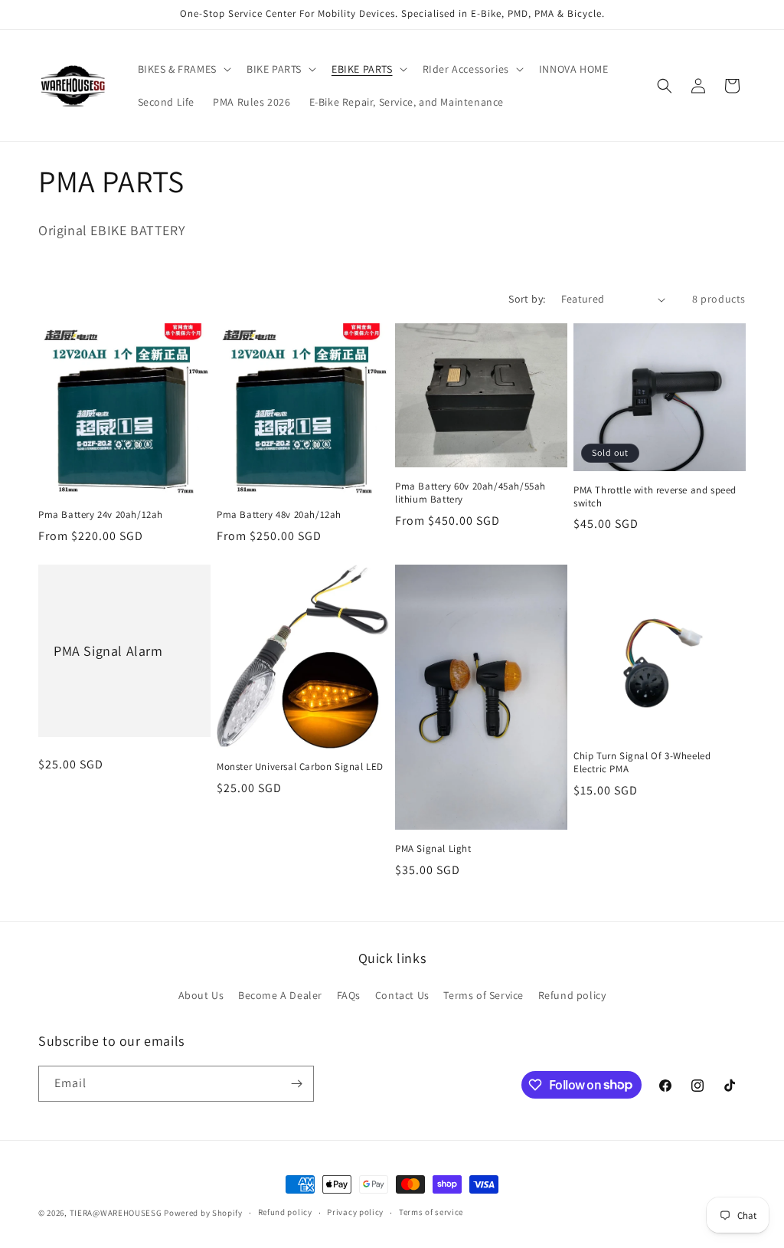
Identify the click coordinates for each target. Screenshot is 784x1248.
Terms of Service (483, 995)
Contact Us (402, 995)
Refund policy (572, 995)
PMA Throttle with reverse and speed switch (655, 496)
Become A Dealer (280, 995)
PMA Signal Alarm (108, 651)
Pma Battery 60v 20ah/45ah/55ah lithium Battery (470, 493)
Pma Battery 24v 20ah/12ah (100, 515)
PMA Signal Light (433, 849)
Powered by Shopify (203, 1212)
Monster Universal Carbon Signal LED (300, 767)
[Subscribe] (296, 1084)
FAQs (349, 995)
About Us (201, 995)
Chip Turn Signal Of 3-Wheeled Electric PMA (641, 762)
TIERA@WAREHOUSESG (116, 1212)
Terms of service (431, 1212)
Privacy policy (355, 1212)
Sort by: (526, 299)
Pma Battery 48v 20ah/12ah (279, 515)
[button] (183, 69)
